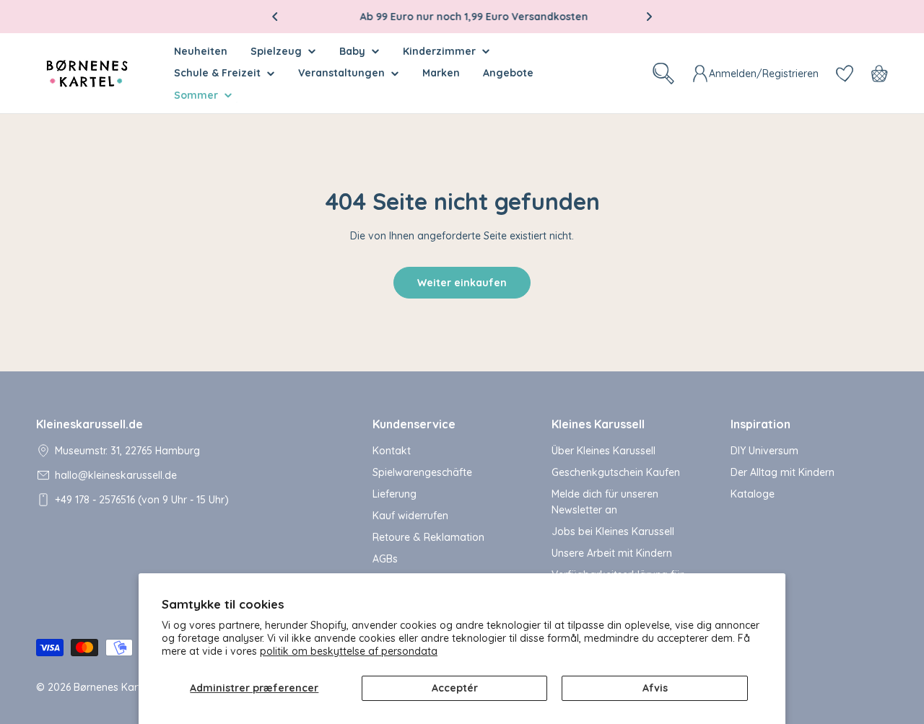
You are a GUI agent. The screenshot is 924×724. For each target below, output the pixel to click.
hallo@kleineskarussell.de (116, 475)
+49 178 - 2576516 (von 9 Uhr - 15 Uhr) (142, 499)
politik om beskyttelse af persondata (348, 651)
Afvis (655, 687)
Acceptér (455, 687)
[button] (275, 16)
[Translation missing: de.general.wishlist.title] (844, 73)
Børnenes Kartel (111, 687)
